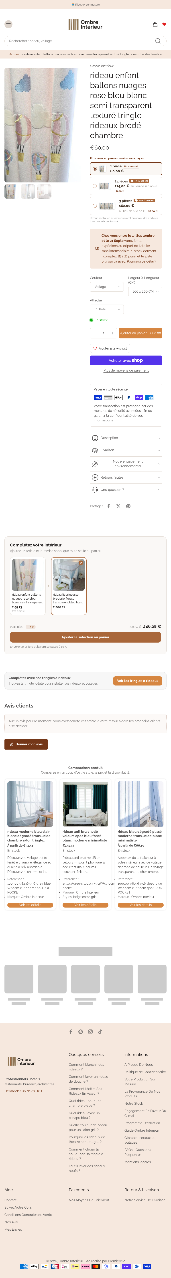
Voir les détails (30, 905)
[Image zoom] (42, 125)
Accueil (14, 54)
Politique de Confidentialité (145, 1072)
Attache (96, 300)
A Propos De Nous (138, 1065)
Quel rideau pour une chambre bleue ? (85, 1103)
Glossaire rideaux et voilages (139, 1140)
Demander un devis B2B (23, 1091)
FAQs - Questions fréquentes (137, 1152)
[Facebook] (71, 1032)
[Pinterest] (81, 1032)
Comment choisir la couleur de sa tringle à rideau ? (86, 1154)
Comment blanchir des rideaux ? (86, 1067)
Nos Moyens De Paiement (89, 1200)
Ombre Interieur (71, 1261)
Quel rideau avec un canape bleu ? (84, 1115)
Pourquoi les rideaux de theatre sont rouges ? (87, 1139)
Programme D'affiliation (142, 1123)
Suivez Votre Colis (18, 1207)
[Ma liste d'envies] (164, 24)
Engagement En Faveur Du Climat (145, 1113)
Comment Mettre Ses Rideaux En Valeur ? (85, 1091)
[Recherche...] (158, 41)
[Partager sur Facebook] (109, 506)
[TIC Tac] (100, 1032)
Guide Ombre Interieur (141, 1130)
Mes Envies (13, 1230)
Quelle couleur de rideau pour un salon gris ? (88, 1127)
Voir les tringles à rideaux (137, 681)
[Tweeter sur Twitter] (118, 506)
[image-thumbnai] (11, 191)
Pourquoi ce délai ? (141, 261)
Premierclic (116, 1261)
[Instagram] (90, 1032)
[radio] (126, 168)
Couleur (96, 278)
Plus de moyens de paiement (126, 370)
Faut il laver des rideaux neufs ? (87, 1168)
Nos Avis (11, 1222)
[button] (140, 333)
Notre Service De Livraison (144, 1200)
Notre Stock (133, 1104)
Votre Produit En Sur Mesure (139, 1082)
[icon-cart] (155, 24)
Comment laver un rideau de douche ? (88, 1079)
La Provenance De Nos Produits (142, 1094)
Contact (10, 1200)
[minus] (94, 333)
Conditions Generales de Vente (28, 1215)
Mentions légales (137, 1162)
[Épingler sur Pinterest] (128, 506)
